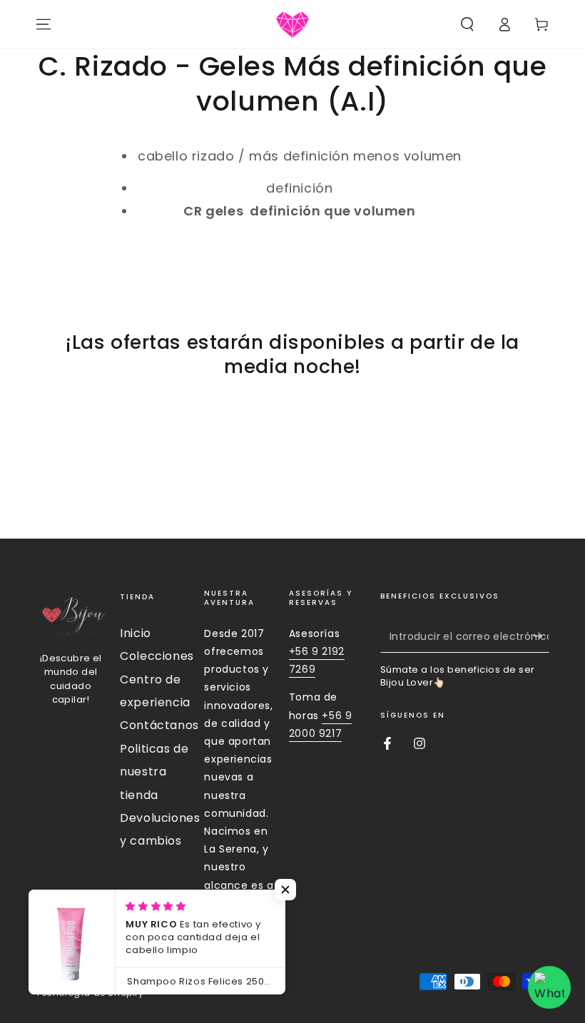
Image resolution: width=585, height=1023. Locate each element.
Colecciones (157, 656)
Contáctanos (159, 725)
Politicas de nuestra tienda (154, 771)
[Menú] (43, 24)
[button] (467, 24)
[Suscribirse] (541, 636)
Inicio (135, 633)
